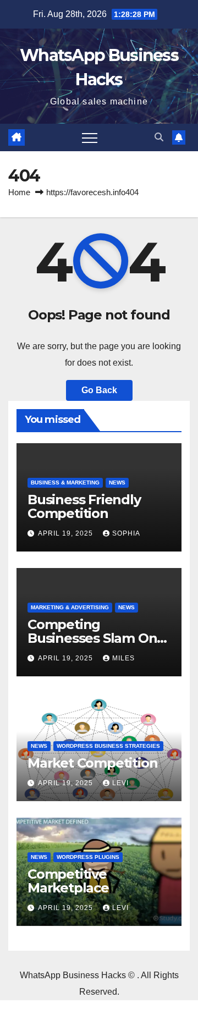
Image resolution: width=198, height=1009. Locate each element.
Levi (120, 783)
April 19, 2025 (66, 533)
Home (19, 192)
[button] (159, 137)
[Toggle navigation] (90, 137)
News (117, 482)
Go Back (99, 390)
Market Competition (92, 763)
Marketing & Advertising (70, 607)
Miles (123, 658)
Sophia (126, 533)
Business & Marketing (65, 482)
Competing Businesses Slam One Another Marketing (96, 638)
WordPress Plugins (88, 857)
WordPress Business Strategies (108, 746)
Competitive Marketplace (68, 881)
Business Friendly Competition (84, 506)
